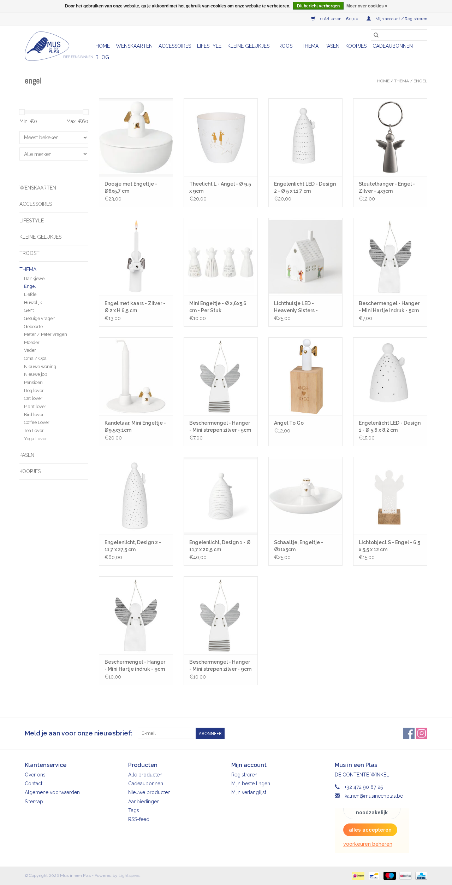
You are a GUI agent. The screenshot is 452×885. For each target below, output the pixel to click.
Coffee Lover (36, 422)
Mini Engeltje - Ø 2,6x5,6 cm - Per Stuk (217, 307)
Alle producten (145, 775)
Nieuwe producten (149, 792)
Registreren (244, 775)
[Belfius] (404, 875)
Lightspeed (130, 875)
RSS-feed (138, 819)
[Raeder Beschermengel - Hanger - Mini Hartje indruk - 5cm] (390, 257)
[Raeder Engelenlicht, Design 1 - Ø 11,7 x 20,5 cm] (221, 496)
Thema (310, 46)
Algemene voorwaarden (52, 792)
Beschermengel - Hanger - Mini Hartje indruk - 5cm (389, 307)
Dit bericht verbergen (318, 6)
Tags (133, 810)
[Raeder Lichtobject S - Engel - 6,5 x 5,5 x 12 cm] (390, 496)
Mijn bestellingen (250, 783)
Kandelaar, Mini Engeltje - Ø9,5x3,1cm (135, 426)
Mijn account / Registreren (400, 18)
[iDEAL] (357, 875)
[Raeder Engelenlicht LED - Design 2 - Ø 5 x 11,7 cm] (305, 137)
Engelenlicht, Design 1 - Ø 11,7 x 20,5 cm (219, 546)
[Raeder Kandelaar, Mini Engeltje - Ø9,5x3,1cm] (136, 376)
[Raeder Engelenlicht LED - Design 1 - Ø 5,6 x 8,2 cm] (390, 376)
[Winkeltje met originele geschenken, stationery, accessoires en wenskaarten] (59, 46)
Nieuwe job (35, 374)
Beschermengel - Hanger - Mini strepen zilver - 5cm (220, 426)
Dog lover (34, 390)
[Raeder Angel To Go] (305, 376)
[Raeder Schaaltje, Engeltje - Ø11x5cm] (305, 496)
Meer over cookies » (366, 6)
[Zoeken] (376, 35)
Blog (102, 57)
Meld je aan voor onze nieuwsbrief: (78, 733)
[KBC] (420, 875)
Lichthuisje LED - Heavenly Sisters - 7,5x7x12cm (296, 307)
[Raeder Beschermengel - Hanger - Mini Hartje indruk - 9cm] (136, 615)
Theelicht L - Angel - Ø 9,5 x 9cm (220, 187)
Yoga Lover (35, 438)
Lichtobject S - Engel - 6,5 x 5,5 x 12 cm (389, 546)
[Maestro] (389, 875)
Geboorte (33, 326)
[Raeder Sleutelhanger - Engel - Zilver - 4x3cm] (390, 137)
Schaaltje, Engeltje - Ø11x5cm (298, 546)
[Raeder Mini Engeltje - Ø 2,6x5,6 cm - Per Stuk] (221, 257)
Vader (30, 350)
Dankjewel (35, 278)
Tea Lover (34, 430)
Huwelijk (33, 302)
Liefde (30, 294)
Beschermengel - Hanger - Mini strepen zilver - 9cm (220, 665)
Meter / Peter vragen (45, 334)
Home (102, 46)
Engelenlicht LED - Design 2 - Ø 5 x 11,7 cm (305, 187)
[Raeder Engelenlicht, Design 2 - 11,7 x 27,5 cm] (136, 496)
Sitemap (34, 801)
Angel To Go (289, 423)
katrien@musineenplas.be (374, 796)
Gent (29, 310)
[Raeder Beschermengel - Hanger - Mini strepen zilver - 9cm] (221, 615)
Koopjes (356, 46)
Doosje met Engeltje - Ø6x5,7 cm (131, 187)
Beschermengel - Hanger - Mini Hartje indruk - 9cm (135, 665)
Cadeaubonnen (393, 46)
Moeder (32, 342)
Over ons (35, 775)
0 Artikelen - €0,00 (339, 18)
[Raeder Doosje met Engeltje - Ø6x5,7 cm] (136, 137)
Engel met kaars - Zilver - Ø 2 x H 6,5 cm (135, 307)
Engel (420, 80)
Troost (285, 46)
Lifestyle (209, 46)
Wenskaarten (134, 46)
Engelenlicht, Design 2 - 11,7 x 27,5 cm (133, 546)
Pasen (332, 46)
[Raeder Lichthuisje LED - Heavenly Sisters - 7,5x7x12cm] (305, 257)
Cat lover (33, 398)
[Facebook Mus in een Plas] (409, 733)
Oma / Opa (35, 358)
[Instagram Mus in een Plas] (421, 733)
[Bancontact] (373, 875)
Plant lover (35, 406)
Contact (33, 783)
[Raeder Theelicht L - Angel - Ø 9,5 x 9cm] (221, 137)
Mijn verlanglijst (248, 792)
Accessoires (175, 46)
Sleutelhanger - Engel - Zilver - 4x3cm (387, 187)
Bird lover (34, 414)
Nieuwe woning (40, 366)
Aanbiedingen (144, 801)
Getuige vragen (39, 318)
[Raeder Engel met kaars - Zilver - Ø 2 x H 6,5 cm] (136, 257)
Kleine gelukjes (248, 46)
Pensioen (33, 382)
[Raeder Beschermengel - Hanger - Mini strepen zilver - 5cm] (221, 376)
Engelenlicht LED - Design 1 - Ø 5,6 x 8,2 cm (390, 426)
